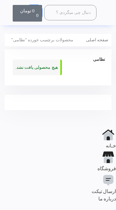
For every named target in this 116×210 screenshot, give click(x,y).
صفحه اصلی (97, 40)
